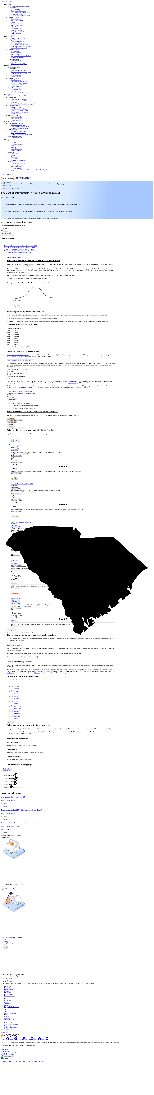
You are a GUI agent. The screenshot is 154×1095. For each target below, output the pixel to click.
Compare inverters (16, 24)
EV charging (33, 184)
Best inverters (15, 22)
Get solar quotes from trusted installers (18, 6)
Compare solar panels (17, 20)
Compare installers (16, 25)
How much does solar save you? (20, 15)
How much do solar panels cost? (20, 12)
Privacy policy (5, 1051)
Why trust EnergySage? (7, 235)
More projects (42, 184)
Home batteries (14, 184)
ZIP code (4, 228)
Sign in (61, 184)
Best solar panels (16, 19)
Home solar (4, 184)
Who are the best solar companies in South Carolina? (19, 249)
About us (51, 184)
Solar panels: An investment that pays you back (17, 252)
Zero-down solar (16, 33)
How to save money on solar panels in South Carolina (19, 250)
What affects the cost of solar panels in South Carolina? (19, 247)
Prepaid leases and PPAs (18, 32)
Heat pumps (24, 184)
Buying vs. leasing (16, 30)
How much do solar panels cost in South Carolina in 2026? (20, 246)
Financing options (16, 28)
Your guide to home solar (18, 11)
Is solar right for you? (17, 14)
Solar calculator (15, 9)
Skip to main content (6, 1)
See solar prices (5, 233)
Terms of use (4, 1049)
